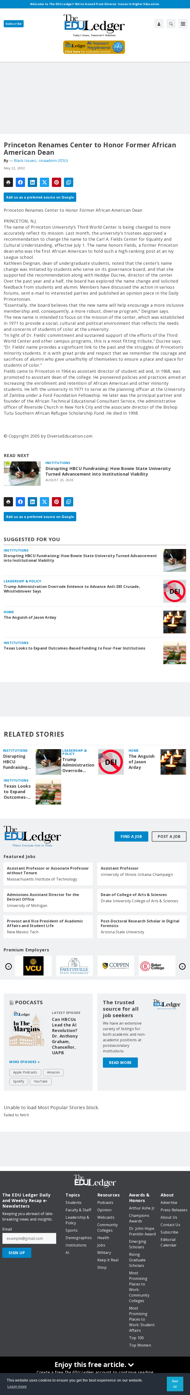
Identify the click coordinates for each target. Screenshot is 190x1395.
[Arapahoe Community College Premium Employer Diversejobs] (158, 966)
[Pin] (56, 182)
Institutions (57, 463)
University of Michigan (27, 905)
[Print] (8, 182)
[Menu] (183, 23)
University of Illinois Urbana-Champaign (137, 874)
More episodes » (24, 1062)
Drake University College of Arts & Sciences (139, 900)
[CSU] (35, 966)
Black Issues (25, 160)
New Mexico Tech (22, 931)
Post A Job (169, 836)
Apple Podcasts (25, 1072)
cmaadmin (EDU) (53, 160)
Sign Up (17, 1252)
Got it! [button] (175, 1384)
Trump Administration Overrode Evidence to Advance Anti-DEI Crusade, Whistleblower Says (72, 588)
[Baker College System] (76, 966)
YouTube (41, 1081)
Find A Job (131, 836)
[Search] (171, 23)
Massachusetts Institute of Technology (42, 879)
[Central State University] (117, 966)
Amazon (53, 1072)
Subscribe (14, 24)
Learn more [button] (17, 1387)
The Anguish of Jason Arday (30, 617)
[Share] (20, 182)
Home (9, 612)
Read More (120, 1062)
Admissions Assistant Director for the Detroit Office (43, 897)
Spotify (18, 1081)
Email (7, 1229)
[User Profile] (159, 23)
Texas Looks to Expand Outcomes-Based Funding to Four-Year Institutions (75, 648)
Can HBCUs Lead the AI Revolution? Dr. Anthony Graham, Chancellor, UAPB (65, 1035)
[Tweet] (44, 182)
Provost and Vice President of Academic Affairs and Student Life (45, 923)
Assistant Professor (120, 868)
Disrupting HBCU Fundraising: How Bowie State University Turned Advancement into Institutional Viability (108, 471)
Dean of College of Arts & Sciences (134, 894)
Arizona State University (122, 931)
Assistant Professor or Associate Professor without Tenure (48, 870)
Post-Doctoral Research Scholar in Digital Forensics (140, 923)
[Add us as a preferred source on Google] (68, 182)
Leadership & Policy (22, 581)
